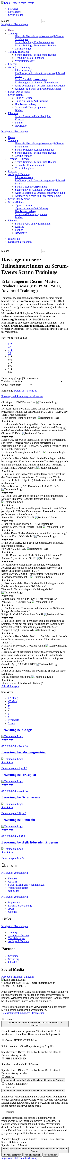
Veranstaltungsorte (25, 60)
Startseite (13, 8)
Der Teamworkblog (25, 104)
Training (5, 381)
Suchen (5, 20)
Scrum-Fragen (15, 14)
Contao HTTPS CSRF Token (21, 1040)
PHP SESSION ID (15, 1058)
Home (11, 30)
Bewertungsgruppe (11, 378)
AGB (11, 908)
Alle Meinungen (10, 686)
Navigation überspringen (14, 24)
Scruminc (13, 955)
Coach (4, 384)
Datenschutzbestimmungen (15, 1012)
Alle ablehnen (50, 1154)
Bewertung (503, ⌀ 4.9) (14, 337)
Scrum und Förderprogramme (31, 107)
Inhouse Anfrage (24, 70)
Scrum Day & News (19, 91)
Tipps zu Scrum (23, 97)
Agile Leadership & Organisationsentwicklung (40, 85)
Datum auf (19, 390)
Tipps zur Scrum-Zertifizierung (31, 101)
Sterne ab (32, 390)
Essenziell (10, 1019)
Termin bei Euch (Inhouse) (29, 57)
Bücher (19, 110)
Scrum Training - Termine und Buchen (35, 45)
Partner (19, 122)
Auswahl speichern (12, 1154)
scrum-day (13, 890)
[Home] (17, 2)
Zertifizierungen (23, 48)
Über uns (13, 113)
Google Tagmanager (16, 1083)
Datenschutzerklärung (20, 241)
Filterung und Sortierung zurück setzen (22, 396)
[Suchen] (43, 21)
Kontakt (19, 119)
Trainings (13, 33)
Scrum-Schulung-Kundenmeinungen (34, 42)
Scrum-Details (15, 94)
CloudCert (13, 962)
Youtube (9, 1111)
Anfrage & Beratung (19, 67)
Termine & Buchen (18, 51)
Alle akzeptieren (32, 1154)
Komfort (10, 1087)
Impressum (14, 238)
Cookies (12, 911)
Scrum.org (13, 959)
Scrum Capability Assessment (31, 79)
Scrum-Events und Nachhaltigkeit (33, 116)
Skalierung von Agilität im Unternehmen (36, 82)
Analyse (9, 1076)
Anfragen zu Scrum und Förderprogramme (38, 88)
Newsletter (14, 11)
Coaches (12, 64)
